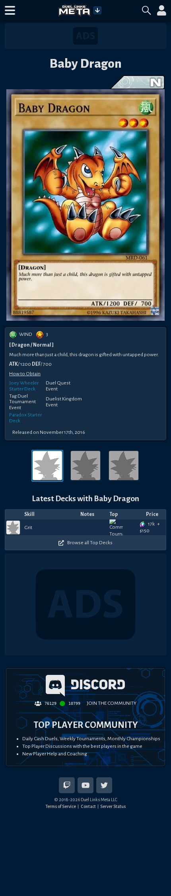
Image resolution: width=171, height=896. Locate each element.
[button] (10, 10)
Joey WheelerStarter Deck (24, 386)
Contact (88, 806)
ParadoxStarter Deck (25, 417)
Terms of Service (60, 806)
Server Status (113, 806)
